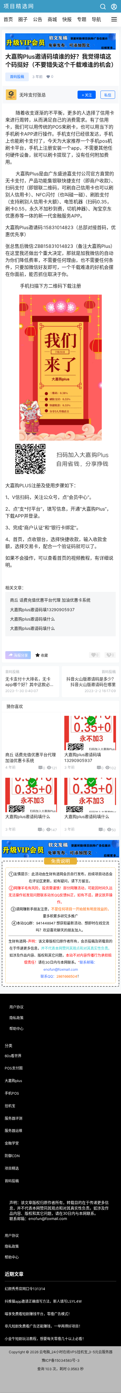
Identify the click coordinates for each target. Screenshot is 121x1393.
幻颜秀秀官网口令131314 (25, 1289)
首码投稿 (17, 77)
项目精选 (12, 1168)
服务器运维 (13, 1130)
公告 (37, 19)
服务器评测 (13, 1118)
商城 (52, 19)
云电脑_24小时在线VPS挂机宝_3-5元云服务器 (75, 1352)
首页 (8, 19)
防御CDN (12, 1156)
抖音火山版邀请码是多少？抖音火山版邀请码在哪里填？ (91, 684)
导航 (96, 19)
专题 (81, 19)
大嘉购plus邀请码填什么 (32, 618)
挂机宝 (10, 1106)
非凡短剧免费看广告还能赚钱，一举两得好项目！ (43, 1326)
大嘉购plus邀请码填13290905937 (42, 609)
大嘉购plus (13, 1081)
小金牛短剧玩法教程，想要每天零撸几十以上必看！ (45, 1339)
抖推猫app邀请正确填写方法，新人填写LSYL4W (43, 1301)
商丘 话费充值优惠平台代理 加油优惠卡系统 (50, 599)
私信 (107, 95)
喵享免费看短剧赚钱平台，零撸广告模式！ (38, 1314)
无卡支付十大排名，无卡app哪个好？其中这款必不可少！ (29, 684)
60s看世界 (13, 1056)
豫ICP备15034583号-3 (61, 1360)
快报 (67, 19)
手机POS (12, 1093)
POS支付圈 (14, 1068)
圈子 (23, 19)
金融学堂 (12, 1143)
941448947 (46, 923)
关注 (88, 95)
